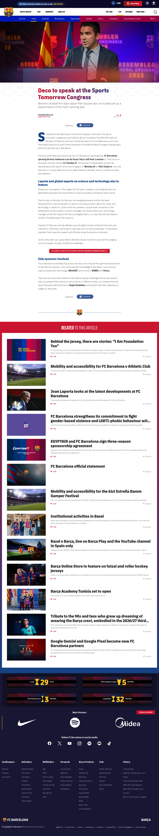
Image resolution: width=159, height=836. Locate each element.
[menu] (154, 3)
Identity (89, 19)
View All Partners (145, 712)
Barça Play (61, 12)
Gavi (44, 769)
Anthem (102, 781)
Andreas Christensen (26, 783)
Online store (83, 789)
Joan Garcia (6, 777)
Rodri (45, 797)
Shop (38, 12)
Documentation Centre (132, 19)
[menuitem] (154, 3)
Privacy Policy (70, 827)
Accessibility (90, 827)
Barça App (82, 785)
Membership (49, 12)
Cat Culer (22, 19)
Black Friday (83, 805)
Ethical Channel (104, 773)
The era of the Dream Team (133, 781)
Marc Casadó (47, 781)
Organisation (75, 19)
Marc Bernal (47, 793)
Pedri (45, 773)
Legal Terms (59, 827)
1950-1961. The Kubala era (132, 785)
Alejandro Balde (27, 769)
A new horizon (128, 769)
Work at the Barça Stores (105, 787)
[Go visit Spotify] (75, 723)
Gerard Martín (27, 789)
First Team (109, 12)
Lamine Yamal (65, 769)
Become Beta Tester (83, 799)
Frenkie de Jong (48, 785)
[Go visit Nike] (27, 723)
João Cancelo (26, 801)
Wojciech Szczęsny (5, 771)
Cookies (80, 827)
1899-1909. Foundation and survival (133, 791)
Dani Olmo (46, 789)
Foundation (113, 19)
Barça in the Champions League (134, 797)
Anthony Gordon (66, 781)
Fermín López (48, 777)
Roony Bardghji (66, 777)
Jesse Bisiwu (65, 789)
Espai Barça (129, 12)
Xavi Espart (26, 777)
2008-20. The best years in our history (134, 775)
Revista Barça (59, 19)
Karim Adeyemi (66, 785)
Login (117, 3)
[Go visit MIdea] (127, 723)
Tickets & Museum (25, 12)
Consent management (125, 827)
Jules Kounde (27, 793)
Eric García (25, 797)
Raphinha (64, 773)
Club (119, 12)
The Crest (102, 777)
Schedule (45, 19)
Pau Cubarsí (26, 773)
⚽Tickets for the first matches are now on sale (41, 4)
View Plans (134, 3)
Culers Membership (83, 771)
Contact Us (100, 827)
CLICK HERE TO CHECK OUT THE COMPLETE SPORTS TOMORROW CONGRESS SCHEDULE (80, 251)
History (100, 19)
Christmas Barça (85, 809)
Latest (34, 19)
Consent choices (140, 827)
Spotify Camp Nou (106, 769)
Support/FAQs (84, 793)
